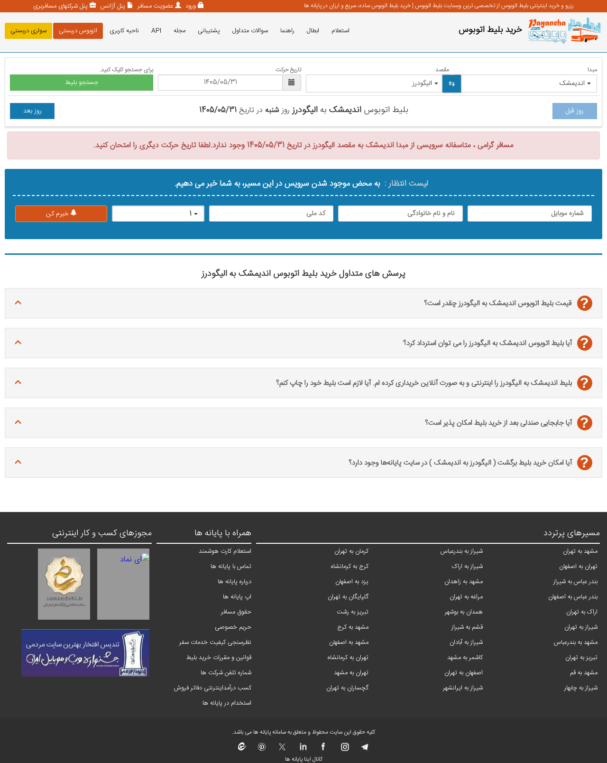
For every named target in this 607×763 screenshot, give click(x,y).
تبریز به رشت (352, 612)
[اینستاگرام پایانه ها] (343, 750)
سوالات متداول (250, 31)
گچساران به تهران (347, 688)
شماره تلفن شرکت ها (226, 673)
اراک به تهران (582, 612)
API (156, 31)
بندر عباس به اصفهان (573, 597)
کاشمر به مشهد (465, 657)
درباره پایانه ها (234, 582)
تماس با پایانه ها (231, 566)
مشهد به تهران (580, 551)
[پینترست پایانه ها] (262, 750)
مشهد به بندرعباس (576, 642)
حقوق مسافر (236, 612)
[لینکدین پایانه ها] (303, 750)
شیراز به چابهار (581, 688)
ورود (190, 6)
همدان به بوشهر (464, 612)
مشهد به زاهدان (463, 582)
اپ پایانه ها (237, 597)
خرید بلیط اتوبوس (490, 30)
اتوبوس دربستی (78, 31)
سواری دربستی (28, 31)
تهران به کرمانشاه (348, 657)
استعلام (340, 31)
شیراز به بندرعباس (462, 551)
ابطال (313, 31)
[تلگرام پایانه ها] (364, 750)
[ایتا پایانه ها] (242, 750)
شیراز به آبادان (466, 642)
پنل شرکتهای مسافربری (60, 6)
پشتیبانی (209, 31)
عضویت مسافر (154, 6)
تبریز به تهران (581, 657)
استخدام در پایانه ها (226, 703)
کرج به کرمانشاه (349, 566)
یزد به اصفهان (351, 582)
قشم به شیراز (467, 627)
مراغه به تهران (466, 597)
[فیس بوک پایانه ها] (323, 750)
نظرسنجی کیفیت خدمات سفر (215, 642)
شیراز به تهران (581, 627)
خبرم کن (58, 214)
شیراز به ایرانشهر (463, 688)
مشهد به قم (584, 673)
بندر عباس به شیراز (575, 582)
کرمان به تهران (351, 551)
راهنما (287, 31)
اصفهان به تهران (463, 673)
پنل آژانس (111, 6)
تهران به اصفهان (578, 566)
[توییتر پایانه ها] (282, 750)
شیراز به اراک (467, 566)
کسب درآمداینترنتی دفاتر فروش (212, 688)
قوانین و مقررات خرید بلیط (218, 657)
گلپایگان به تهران (348, 597)
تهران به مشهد (351, 673)
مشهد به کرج (352, 627)
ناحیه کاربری (124, 31)
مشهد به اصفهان (348, 642)
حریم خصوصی (233, 627)
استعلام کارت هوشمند (225, 551)
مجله (179, 31)
